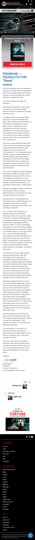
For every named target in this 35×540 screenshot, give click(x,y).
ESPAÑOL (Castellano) (8, 502)
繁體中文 (5, 484)
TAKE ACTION (6, 454)
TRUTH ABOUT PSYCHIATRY (9, 451)
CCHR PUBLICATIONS (9, 10)
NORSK (4, 494)
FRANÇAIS (5, 474)
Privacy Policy (22, 536)
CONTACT (5, 530)
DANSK (4, 472)
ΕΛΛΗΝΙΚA (6, 504)
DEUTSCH (5, 489)
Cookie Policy (15, 537)
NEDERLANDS (6, 487)
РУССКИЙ (5, 482)
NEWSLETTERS (6, 525)
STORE (4, 456)
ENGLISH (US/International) (9, 469)
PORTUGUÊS (5, 509)
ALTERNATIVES (6, 461)
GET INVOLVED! (6, 522)
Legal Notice (8, 537)
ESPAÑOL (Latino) (7, 499)
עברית (4, 477)
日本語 (5, 479)
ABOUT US (5, 446)
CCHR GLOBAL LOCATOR (8, 527)
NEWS (4, 459)
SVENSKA (5, 497)
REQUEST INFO (6, 520)
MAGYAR (5, 492)
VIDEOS (4, 449)
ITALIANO (5, 507)
